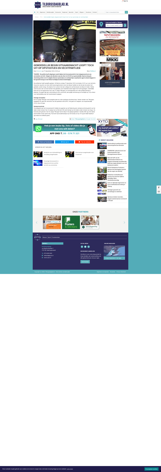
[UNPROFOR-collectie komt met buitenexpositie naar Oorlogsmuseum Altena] (102, 153)
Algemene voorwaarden (103, 271)
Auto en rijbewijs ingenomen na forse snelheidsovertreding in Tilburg (117, 184)
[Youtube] (85, 246)
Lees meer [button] (70, 469)
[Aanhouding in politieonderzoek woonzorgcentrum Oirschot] (102, 146)
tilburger (40, 119)
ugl (36, 119)
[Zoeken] (126, 12)
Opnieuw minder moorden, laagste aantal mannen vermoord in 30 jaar (117, 198)
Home (36, 17)
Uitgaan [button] (82, 12)
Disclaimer (112, 271)
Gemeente (58, 12)
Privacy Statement (121, 271)
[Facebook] (82, 246)
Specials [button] (71, 12)
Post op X (65, 142)
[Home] (35, 12)
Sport (76, 12)
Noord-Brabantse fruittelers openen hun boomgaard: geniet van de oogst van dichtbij (117, 169)
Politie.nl (93, 71)
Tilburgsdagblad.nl (55, 4)
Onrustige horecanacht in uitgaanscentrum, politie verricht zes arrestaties (51, 163)
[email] (159, 192)
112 (37, 12)
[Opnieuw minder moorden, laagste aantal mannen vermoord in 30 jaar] (102, 199)
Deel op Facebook (46, 142)
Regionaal (64, 12)
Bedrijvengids (50, 12)
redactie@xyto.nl (48, 255)
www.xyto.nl (47, 257)
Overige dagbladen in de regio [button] (112, 258)
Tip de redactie (86, 142)
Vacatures (88, 12)
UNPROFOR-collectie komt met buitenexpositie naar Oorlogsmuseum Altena (117, 152)
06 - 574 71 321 (71, 133)
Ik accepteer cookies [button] (151, 469)
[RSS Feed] (88, 246)
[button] (35, 223)
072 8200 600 (48, 253)
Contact (95, 12)
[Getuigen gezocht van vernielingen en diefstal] (102, 192)
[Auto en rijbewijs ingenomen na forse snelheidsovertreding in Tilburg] (102, 185)
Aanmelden (85, 262)
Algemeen (42, 12)
